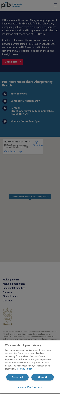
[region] (30, 366)
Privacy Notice (25, 368)
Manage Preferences (30, 387)
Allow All (42, 377)
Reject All (17, 377)
